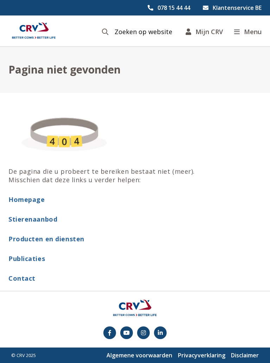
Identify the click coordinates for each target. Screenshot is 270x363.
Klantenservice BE (237, 8)
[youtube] (126, 332)
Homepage (26, 199)
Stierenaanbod (32, 219)
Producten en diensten (46, 239)
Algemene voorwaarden (139, 355)
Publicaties (26, 258)
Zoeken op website (143, 32)
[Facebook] (109, 332)
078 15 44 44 (174, 8)
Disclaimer (245, 355)
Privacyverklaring (201, 355)
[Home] (34, 30)
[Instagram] (143, 332)
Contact (22, 278)
